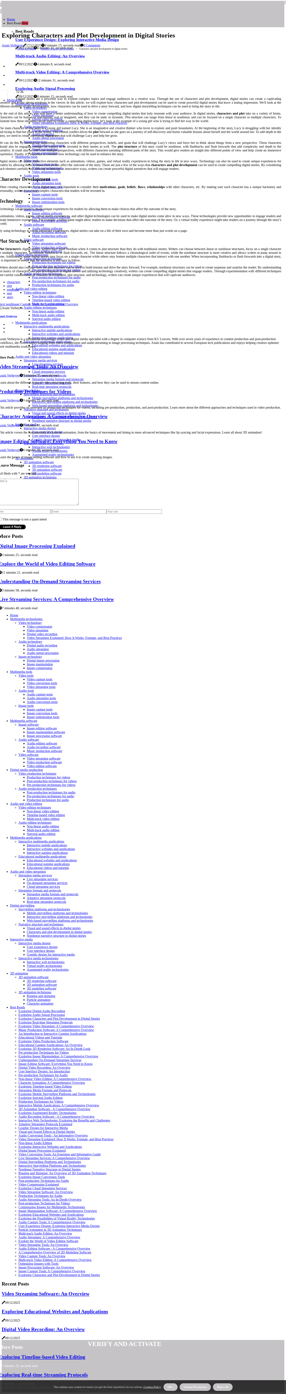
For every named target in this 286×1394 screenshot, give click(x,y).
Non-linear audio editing (43, 826)
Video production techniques (37, 773)
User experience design (42, 947)
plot (9, 286)
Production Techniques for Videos (40, 1101)
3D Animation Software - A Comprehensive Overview (54, 1109)
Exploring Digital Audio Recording (41, 1011)
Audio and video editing (26, 803)
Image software (28, 724)
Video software (28, 754)
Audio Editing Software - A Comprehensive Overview (54, 1248)
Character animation (40, 1003)
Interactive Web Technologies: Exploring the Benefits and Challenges (64, 1120)
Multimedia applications (26, 837)
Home (11, 19)
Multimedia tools (21, 672)
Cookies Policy (152, 1387)
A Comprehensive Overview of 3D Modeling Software (54, 1252)
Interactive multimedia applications (41, 841)
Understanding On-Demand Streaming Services (49, 1060)
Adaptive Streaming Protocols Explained (45, 1124)
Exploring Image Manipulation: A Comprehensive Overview (58, 1056)
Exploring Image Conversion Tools (41, 1177)
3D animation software (33, 977)
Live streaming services (42, 879)
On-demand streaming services (47, 883)
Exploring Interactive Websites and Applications (50, 1147)
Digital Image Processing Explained (42, 1150)
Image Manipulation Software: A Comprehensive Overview (57, 1211)
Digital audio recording (42, 645)
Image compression (39, 668)
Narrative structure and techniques (57, 48)
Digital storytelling (26, 48)
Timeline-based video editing (46, 815)
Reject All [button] (222, 1387)
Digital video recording (42, 634)
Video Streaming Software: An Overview (45, 1192)
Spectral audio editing (41, 834)
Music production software (44, 751)
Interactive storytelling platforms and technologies (59, 917)
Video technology (30, 623)
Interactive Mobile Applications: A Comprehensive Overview (58, 1105)
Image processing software (44, 736)
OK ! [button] (170, 1387)
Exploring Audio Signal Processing (41, 1015)
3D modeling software (41, 988)
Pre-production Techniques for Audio (43, 1075)
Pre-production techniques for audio (50, 796)
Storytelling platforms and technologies (44, 909)
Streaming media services (35, 875)
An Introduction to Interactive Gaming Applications (52, 1033)
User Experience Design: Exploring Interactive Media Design (67, 39)
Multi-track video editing (43, 819)
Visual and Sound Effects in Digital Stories (46, 1131)
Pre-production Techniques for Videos (43, 1052)
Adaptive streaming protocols (46, 898)
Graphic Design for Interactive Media (43, 1128)
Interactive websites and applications (51, 849)
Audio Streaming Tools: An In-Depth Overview (50, 1199)
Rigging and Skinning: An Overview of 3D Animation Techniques (62, 1173)
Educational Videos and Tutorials (40, 1037)
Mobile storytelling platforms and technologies (57, 913)
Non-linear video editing (43, 811)
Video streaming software (44, 758)
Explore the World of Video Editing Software (48, 1241)
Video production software (44, 762)
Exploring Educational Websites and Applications (51, 1214)
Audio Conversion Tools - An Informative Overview (53, 1135)
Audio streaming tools (41, 698)
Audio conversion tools (42, 702)
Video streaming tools (41, 687)
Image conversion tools (42, 713)
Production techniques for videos (48, 777)
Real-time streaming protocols (46, 902)
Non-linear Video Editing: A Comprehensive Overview (54, 1079)
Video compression (39, 626)
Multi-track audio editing (43, 830)
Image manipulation (40, 664)
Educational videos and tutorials (48, 868)
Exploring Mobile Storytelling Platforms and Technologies (56, 1094)
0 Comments (92, 45)
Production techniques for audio (48, 800)
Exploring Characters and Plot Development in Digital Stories (59, 1018)
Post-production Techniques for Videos (44, 1203)
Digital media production (26, 770)
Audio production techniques (37, 788)
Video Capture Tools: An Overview (42, 1256)
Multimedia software (23, 721)
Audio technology (30, 641)
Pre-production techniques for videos (51, 785)
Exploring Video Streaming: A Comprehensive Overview (56, 1026)
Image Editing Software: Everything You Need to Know (55, 1064)
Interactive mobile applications (47, 845)
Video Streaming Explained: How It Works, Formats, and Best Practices (74, 638)
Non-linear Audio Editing (35, 1143)
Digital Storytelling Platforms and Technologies (49, 1162)
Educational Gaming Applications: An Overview (50, 1045)
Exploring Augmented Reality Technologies (47, 1113)
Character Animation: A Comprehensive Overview (51, 1082)
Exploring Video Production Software (43, 1041)
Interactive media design (34, 943)
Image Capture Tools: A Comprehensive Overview (51, 1271)
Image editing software (42, 728)
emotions (13, 289)
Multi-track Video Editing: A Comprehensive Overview (55, 1260)
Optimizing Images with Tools (38, 1263)
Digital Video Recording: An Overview (44, 1067)
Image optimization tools (43, 717)
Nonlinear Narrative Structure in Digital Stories (49, 1169)
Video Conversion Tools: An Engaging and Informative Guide (59, 1154)
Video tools (25, 675)
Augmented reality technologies (48, 969)
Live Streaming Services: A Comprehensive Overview (54, 1158)
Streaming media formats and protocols (52, 894)
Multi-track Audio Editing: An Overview (45, 1233)
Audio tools (26, 690)
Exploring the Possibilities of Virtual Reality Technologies (56, 1218)
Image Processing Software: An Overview (46, 1267)
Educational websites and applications (52, 860)
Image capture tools (40, 709)
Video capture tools (39, 679)
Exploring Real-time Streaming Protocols (45, 1022)
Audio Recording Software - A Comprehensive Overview (56, 1116)
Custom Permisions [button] (195, 1387)
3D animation (19, 973)
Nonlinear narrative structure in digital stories (56, 935)
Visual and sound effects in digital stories (54, 928)
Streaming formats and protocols (39, 890)
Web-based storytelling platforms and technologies (60, 920)
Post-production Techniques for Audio (43, 1180)
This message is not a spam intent (25, 519)
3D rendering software (42, 981)
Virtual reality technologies (44, 966)
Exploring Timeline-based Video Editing (45, 1086)
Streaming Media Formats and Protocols (44, 1090)
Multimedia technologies (26, 619)
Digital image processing (43, 660)
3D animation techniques (34, 992)
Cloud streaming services (43, 886)
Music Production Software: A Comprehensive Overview (56, 1030)
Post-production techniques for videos (52, 781)
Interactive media (21, 939)
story (10, 297)
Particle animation (38, 1000)
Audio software (28, 739)
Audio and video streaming (28, 871)
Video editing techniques (34, 807)
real (9, 293)
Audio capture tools (40, 694)
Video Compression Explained (38, 1184)
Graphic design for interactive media (51, 954)
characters (13, 282)
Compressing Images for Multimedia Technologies (51, 1207)
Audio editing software (42, 743)
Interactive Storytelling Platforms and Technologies (52, 1165)
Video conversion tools (42, 683)
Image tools (26, 705)
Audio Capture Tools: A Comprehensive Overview (52, 1222)
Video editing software (42, 766)
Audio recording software (44, 747)
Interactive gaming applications (47, 852)
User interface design (41, 951)
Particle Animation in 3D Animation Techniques (50, 1229)
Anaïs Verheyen (12, 45)
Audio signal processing (43, 653)
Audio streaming (38, 649)
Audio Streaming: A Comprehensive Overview (49, 1237)
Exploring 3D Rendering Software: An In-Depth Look (54, 1049)
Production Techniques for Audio (40, 1196)
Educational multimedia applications (42, 856)
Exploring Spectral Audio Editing (40, 1098)
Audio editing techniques (35, 822)
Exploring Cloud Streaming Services (42, 1188)
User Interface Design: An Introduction (44, 1071)
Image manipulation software (46, 732)
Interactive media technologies (38, 958)
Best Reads (17, 1007)
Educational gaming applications (48, 864)
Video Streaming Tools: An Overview (43, 1245)
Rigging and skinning (41, 996)
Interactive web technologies (45, 962)
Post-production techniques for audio (51, 792)
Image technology (30, 656)
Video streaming (37, 630)
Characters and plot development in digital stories (59, 932)
